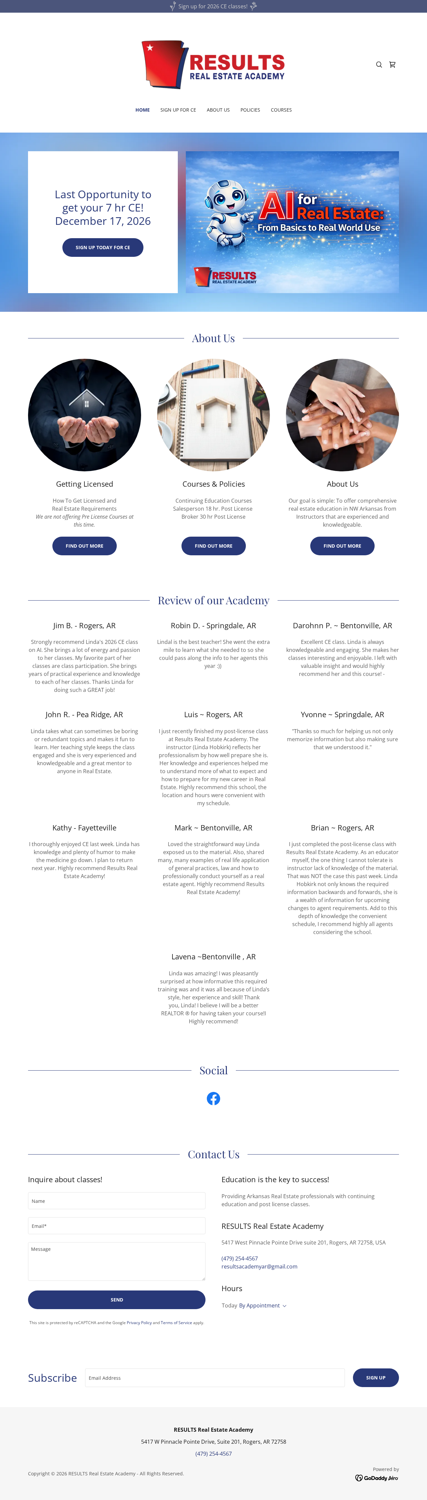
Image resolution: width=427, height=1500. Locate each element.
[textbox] (116, 1200)
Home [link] (142, 110)
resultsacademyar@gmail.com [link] (260, 1266)
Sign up (376, 1377)
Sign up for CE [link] (178, 110)
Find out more (84, 546)
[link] (213, 64)
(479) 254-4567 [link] (240, 1258)
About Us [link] (218, 110)
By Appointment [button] (259, 1305)
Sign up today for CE (103, 247)
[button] (392, 64)
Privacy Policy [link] (139, 1322)
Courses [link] (281, 110)
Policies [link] (250, 110)
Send (117, 1299)
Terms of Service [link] (176, 1322)
